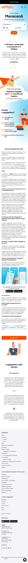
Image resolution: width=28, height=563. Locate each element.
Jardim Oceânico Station (7, 488)
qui (6, 300)
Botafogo (4, 492)
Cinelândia (4, 482)
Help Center (4, 453)
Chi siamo (4, 437)
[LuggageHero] (7, 8)
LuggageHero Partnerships (9, 451)
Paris (3, 507)
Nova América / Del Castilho (8, 480)
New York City (5, 505)
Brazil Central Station (6, 490)
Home (3, 435)
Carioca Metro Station (7, 484)
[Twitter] (4, 548)
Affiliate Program (5, 449)
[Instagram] (6, 548)
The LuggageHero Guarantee (10, 455)
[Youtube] (8, 548)
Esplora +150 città (6, 513)
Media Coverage (7, 459)
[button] (25, 560)
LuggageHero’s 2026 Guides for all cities (11, 461)
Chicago (4, 501)
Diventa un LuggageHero (7, 445)
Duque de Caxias (6, 476)
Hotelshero (4, 447)
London (3, 503)
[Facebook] (2, 548)
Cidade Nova (5, 478)
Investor (5, 439)
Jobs (4, 441)
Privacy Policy (5, 463)
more (17, 59)
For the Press (5, 457)
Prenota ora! (14, 338)
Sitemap (4, 467)
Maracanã (4, 474)
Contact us (4, 545)
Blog (3, 443)
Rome (3, 509)
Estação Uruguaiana (6, 486)
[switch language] (22, 7)
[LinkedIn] (10, 548)
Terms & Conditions (6, 465)
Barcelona (4, 499)
